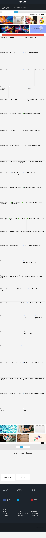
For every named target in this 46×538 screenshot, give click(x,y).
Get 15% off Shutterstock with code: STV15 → (23, 34)
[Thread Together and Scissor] (11, 121)
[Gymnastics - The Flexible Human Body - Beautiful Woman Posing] (34, 267)
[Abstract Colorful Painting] (40, 323)
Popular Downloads (21, 515)
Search (40, 6)
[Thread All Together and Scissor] (36, 105)
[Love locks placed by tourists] (11, 194)
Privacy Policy (40, 525)
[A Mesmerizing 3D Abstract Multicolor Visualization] (22, 29)
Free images (34, 509)
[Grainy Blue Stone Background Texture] (34, 338)
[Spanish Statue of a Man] (4, 224)
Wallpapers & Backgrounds (23, 513)
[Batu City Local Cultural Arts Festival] (11, 369)
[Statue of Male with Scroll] (33, 209)
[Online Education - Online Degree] (32, 281)
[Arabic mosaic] (5, 209)
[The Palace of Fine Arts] (13, 105)
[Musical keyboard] (28, 77)
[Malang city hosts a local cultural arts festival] (33, 353)
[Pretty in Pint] (11, 137)
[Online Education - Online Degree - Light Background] (13, 294)
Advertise (5, 511)
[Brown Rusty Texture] (36, 308)
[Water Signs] (5, 179)
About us (5, 509)
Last (28, 447)
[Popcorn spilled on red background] (34, 194)
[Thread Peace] (22, 166)
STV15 (42, 14)
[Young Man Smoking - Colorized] (11, 237)
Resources (5, 513)
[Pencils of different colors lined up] (10, 353)
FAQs (4, 516)
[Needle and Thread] (34, 121)
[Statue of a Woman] (13, 224)
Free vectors (34, 511)
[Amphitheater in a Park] (11, 252)
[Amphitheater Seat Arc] (34, 252)
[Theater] (18, 92)
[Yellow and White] (34, 152)
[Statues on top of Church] (22, 224)
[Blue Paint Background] (12, 323)
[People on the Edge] (16, 179)
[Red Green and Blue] (34, 137)
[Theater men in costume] (36, 92)
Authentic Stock (35, 515)
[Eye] (29, 323)
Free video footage (35, 513)
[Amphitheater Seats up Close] (11, 267)
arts (6, 14)
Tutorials (19, 511)
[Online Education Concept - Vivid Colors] (13, 308)
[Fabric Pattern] (36, 294)
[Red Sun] (34, 44)
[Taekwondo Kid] (12, 338)
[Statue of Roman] (16, 209)
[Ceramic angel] (11, 60)
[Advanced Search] (42, 1)
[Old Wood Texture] (36, 224)
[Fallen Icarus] (34, 179)
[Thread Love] (36, 166)
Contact (19, 509)
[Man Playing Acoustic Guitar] (34, 237)
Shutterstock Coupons (22, 516)
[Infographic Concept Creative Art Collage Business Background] (38, 29)
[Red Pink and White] (9, 166)
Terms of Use (5, 515)
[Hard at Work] (11, 44)
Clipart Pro (34, 516)
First (18, 447)
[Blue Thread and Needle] (11, 152)
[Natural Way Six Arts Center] (9, 281)
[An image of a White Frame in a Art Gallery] (18, 20)
